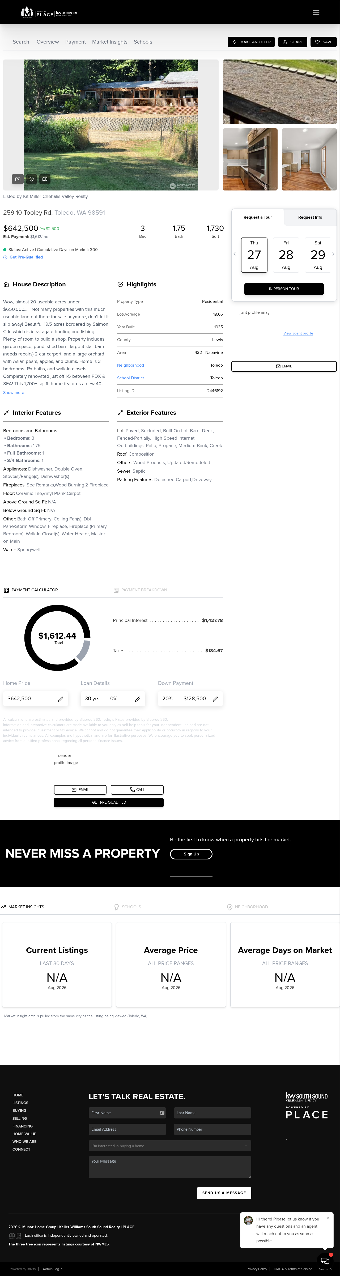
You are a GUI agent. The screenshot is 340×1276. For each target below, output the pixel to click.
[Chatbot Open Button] (325, 1261)
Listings (20, 1103)
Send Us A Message (224, 1193)
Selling (19, 1118)
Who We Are (24, 1141)
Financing (22, 1126)
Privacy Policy (257, 1269)
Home (17, 1095)
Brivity (31, 1269)
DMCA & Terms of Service (293, 1269)
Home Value (24, 1134)
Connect (21, 1149)
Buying (19, 1110)
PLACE (128, 1227)
